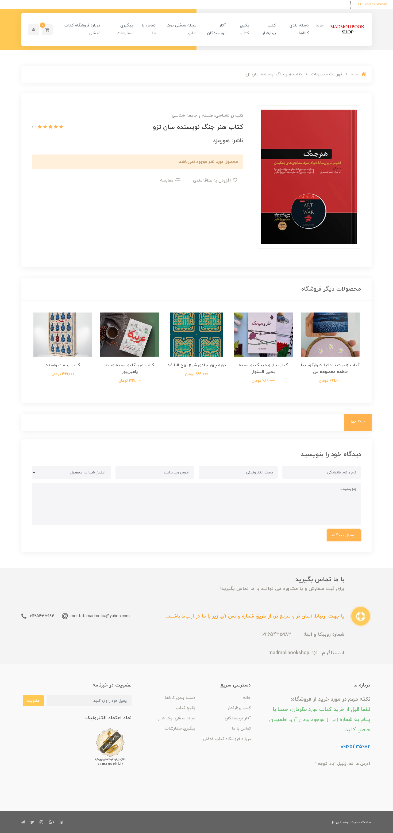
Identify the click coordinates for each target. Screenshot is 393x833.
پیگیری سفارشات (125, 29)
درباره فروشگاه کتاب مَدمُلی (82, 29)
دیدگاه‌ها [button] (358, 422)
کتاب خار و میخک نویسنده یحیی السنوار (263, 368)
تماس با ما (149, 29)
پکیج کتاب (244, 29)
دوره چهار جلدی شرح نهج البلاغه (196, 365)
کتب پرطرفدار (269, 29)
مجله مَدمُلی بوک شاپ (181, 29)
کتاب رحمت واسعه (62, 365)
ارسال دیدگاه (344, 535)
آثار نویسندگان (216, 29)
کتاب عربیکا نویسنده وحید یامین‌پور (129, 368)
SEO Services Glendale (371, 4)
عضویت (33, 700)
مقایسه (167, 180)
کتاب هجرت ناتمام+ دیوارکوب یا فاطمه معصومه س (330, 368)
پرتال (334, 822)
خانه (319, 25)
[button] (47, 29)
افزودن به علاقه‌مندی (212, 180)
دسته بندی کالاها (299, 29)
